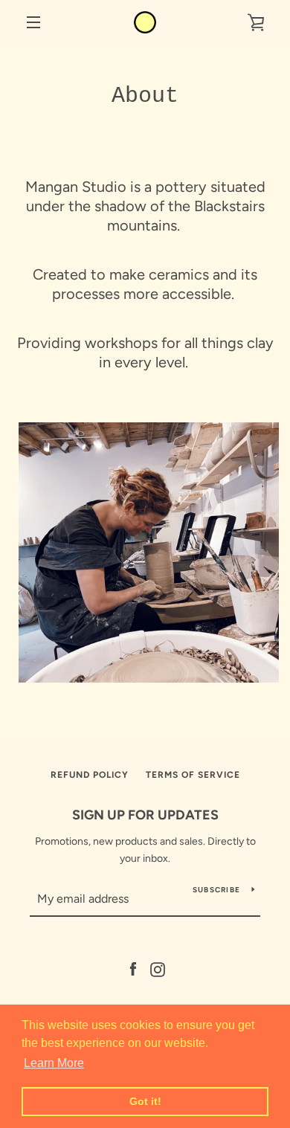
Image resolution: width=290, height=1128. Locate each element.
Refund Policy (90, 775)
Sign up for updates (145, 815)
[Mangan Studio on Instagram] (157, 969)
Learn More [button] (54, 1063)
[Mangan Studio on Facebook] (133, 969)
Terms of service (193, 775)
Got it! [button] (145, 1101)
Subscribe (216, 890)
